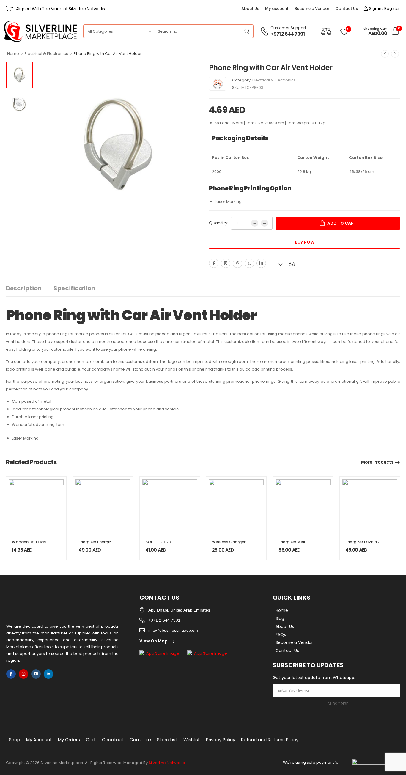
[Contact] (265, 31)
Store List (167, 739)
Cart (91, 739)
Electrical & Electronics (46, 53)
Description (24, 288)
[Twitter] (225, 263)
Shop (14, 739)
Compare (140, 739)
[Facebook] (213, 263)
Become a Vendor (312, 8)
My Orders (69, 739)
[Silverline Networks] (217, 84)
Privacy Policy (220, 739)
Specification (74, 288)
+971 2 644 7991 (287, 34)
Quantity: (218, 223)
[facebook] (11, 674)
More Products (377, 462)
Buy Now (304, 242)
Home (13, 53)
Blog (280, 618)
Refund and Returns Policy (269, 739)
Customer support (288, 28)
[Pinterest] (237, 263)
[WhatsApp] (249, 263)
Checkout (113, 739)
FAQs (281, 634)
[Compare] (326, 31)
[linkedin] (48, 674)
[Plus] (264, 223)
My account (277, 8)
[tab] (29, 288)
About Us (250, 8)
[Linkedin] (261, 263)
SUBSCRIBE (338, 704)
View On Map (153, 641)
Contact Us (346, 8)
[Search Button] (247, 31)
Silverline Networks (167, 762)
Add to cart (341, 223)
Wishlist (191, 739)
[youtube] (36, 674)
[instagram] (23, 674)
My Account (39, 739)
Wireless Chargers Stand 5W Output (230, 544)
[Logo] (40, 31)
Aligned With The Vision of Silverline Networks (60, 9)
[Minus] (254, 223)
